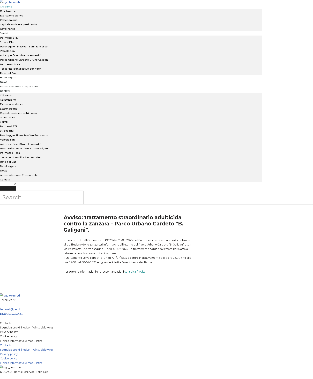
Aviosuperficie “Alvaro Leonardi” (20, 55)
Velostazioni (7, 50)
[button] (8, 184)
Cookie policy (8, 336)
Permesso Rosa (10, 64)
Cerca (12, 188)
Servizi (4, 33)
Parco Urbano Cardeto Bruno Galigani (24, 59)
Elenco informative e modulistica (21, 340)
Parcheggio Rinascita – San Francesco (24, 46)
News (3, 170)
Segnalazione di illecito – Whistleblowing (26, 327)
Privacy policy (9, 332)
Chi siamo (6, 95)
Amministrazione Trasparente (19, 86)
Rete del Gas (8, 161)
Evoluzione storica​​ (11, 15)
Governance (7, 117)
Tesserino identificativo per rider (20, 68)
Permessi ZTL (9, 37)
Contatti (5, 90)
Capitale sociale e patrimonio (18, 24)
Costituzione (8, 99)
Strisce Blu (7, 42)
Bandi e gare (8, 77)
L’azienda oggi (9, 20)
